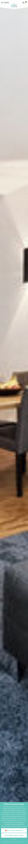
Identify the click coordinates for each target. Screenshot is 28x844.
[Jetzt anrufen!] (23, 3)
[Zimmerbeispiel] (14, 416)
